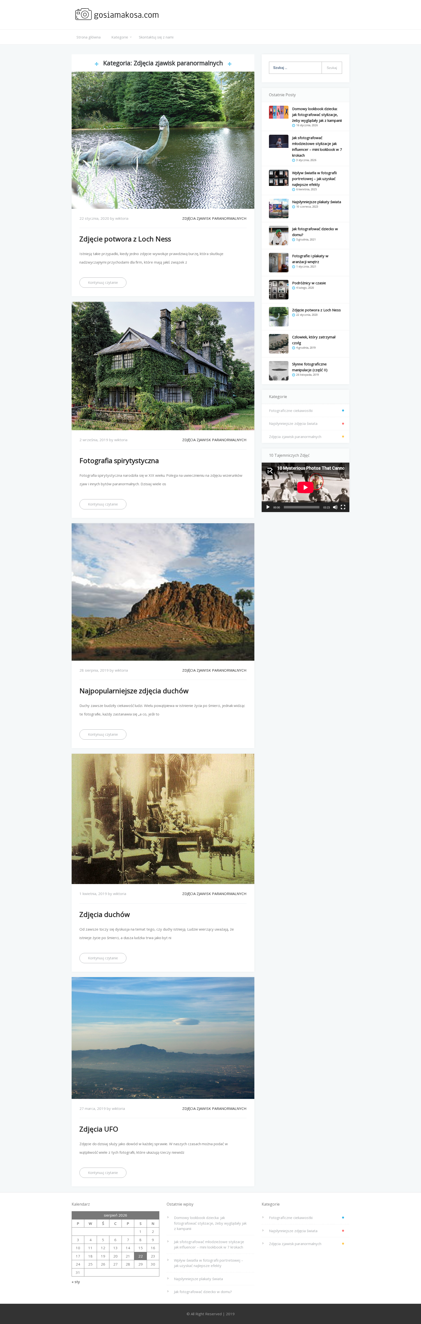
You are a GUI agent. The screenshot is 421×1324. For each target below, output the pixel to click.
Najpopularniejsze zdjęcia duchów (134, 690)
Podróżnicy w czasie (309, 282)
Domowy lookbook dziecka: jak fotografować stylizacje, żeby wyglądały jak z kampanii (317, 114)
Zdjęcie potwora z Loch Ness (125, 238)
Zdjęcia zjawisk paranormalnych (214, 218)
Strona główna (89, 37)
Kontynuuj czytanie (103, 282)
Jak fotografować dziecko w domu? (203, 1291)
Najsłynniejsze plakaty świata (316, 201)
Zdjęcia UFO (98, 1128)
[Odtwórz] (268, 507)
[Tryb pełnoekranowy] (343, 507)
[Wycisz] (335, 507)
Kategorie (119, 37)
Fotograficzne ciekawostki (291, 410)
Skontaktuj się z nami (156, 37)
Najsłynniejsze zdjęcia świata (293, 423)
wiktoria (121, 218)
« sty (76, 1281)
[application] (305, 487)
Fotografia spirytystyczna (119, 460)
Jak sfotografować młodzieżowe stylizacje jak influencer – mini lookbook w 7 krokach (209, 1244)
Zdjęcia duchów (104, 914)
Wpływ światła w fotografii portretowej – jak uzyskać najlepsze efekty (314, 178)
